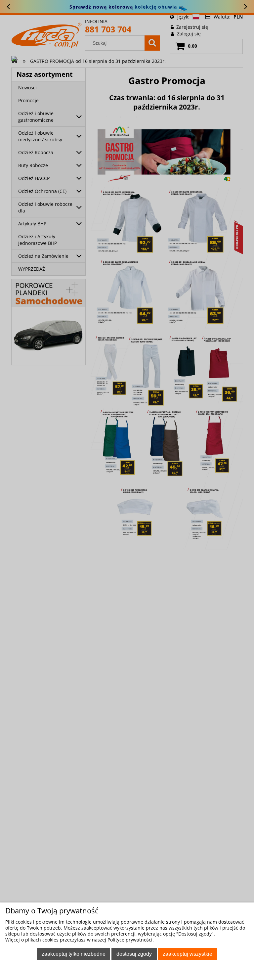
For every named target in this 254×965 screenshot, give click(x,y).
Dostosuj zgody (134, 954)
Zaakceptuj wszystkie (187, 954)
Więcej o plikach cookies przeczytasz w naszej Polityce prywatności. (79, 940)
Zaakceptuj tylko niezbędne (74, 954)
